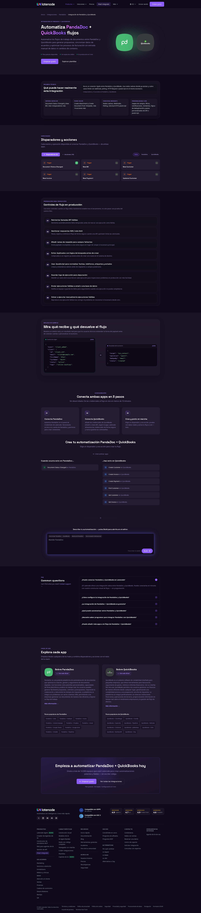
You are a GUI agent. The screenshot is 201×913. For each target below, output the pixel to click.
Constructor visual (65, 833)
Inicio (43, 15)
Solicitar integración (131, 845)
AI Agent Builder (64, 839)
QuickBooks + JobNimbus (131, 727)
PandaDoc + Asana (81, 719)
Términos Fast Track (81, 909)
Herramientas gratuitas (89, 842)
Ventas (39, 882)
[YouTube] (47, 818)
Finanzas (40, 885)
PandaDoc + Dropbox (72, 723)
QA (38, 898)
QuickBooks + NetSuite (148, 723)
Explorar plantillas (69, 61)
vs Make (105, 855)
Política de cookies (97, 906)
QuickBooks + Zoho (147, 727)
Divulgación (147, 906)
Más (114, 4)
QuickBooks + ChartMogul (114, 719)
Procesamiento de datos (135, 906)
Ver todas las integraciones (111, 781)
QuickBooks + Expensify (114, 723)
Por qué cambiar (108, 849)
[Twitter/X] (38, 818)
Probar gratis (157, 4)
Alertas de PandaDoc (77, 536)
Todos (136, 154)
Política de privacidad (83, 906)
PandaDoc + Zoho (51, 719)
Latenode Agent (45, 833)
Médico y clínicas (43, 873)
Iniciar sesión (143, 4)
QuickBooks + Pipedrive (131, 723)
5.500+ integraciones (66, 851)
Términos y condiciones (68, 906)
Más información (51, 704)
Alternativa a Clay (109, 861)
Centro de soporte (130, 842)
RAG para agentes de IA (45, 846)
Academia (84, 845)
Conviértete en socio (110, 833)
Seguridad (84, 868)
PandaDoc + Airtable (52, 732)
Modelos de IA (64, 836)
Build (146, 551)
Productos (68, 4)
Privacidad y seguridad (119, 906)
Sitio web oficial (63, 673)
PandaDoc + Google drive (72, 727)
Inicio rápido (85, 833)
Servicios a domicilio (44, 866)
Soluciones (81, 4)
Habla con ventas (130, 836)
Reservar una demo (131, 839)
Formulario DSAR (158, 906)
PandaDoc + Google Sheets (54, 727)
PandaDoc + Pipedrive (67, 732)
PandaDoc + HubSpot (66, 719)
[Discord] (52, 818)
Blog (82, 839)
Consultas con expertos (132, 848)
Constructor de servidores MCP (42, 842)
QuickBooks (155, 154)
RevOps (39, 895)
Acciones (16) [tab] (69, 154)
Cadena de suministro (44, 888)
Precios (91, 4)
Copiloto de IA (66, 857)
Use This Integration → (60, 164)
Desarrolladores (42, 891)
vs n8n (105, 858)
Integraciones (52, 15)
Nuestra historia (86, 858)
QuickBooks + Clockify (132, 719)
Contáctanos (128, 833)
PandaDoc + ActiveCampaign (54, 723)
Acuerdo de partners (68, 909)
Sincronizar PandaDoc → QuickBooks (59, 536)
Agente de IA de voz (153, 834)
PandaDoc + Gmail (87, 723)
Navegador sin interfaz (67, 847)
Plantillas (62, 854)
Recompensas (85, 865)
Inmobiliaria (41, 869)
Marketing (40, 863)
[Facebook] (56, 818)
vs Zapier (106, 852)
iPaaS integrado (103, 4)
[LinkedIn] (43, 818)
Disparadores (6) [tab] (52, 154)
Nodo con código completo (65, 843)
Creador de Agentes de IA (45, 837)
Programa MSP (108, 839)
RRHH (39, 876)
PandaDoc (62, 15)
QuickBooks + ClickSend (114, 727)
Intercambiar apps (101, 454)
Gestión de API (42, 850)
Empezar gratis (50, 61)
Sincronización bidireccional (93, 536)
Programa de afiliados (110, 836)
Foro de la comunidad (88, 848)
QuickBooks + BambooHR (114, 732)
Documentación (86, 836)
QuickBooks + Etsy (130, 732)
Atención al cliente (43, 879)
